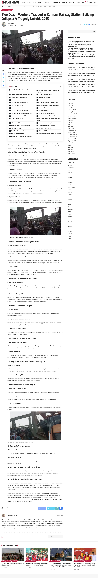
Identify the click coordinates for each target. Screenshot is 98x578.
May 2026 (70, 105)
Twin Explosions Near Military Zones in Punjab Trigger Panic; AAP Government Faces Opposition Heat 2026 (81, 56)
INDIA (4, 10)
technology (70, 233)
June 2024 (71, 147)
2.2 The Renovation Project (45, 94)
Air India (70, 165)
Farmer (69, 189)
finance (70, 194)
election (70, 184)
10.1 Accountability (43, 131)
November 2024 (72, 136)
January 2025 (71, 132)
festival (70, 192)
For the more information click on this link (20, 237)
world (69, 238)
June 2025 (70, 122)
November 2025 (72, 114)
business (70, 172)
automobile (71, 167)
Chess (69, 175)
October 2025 (72, 116)
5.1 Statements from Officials (18, 108)
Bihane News (10, 2)
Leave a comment (56, 536)
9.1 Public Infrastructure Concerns (47, 125)
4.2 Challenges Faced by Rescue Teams (48, 102)
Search (93, 31)
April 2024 (71, 151)
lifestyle (70, 216)
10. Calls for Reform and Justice (19, 131)
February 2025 (72, 130)
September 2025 (72, 118)
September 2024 (72, 141)
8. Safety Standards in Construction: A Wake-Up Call (48, 119)
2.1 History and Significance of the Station (21, 94)
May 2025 (70, 124)
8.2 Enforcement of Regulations (47, 123)
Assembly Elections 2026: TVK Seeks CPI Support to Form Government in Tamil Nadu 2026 (85, 564)
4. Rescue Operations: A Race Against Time (49, 100)
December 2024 (72, 134)
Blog (69, 170)
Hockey (70, 206)
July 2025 (70, 120)
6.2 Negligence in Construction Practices (22, 113)
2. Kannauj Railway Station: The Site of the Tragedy (48, 91)
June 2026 (70, 103)
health (69, 201)
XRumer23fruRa (72, 67)
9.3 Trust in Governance (45, 128)
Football (70, 199)
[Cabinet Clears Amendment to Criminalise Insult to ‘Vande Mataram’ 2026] (37, 554)
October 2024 (72, 139)
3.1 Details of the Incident (44, 97)
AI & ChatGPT (71, 162)
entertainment (71, 187)
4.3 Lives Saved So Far (17, 105)
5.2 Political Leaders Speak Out (46, 108)
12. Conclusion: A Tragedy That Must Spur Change (20, 137)
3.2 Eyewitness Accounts (18, 100)
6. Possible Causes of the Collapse (19, 110)
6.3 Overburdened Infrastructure (47, 113)
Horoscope (70, 209)
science (70, 226)
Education (70, 182)
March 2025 (71, 128)
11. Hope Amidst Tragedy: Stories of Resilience (49, 133)
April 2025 (71, 126)
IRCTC (9, 10)
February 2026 (72, 110)
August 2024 (71, 143)
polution (70, 221)
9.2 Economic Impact (17, 128)
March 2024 (71, 153)
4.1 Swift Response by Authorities (19, 102)
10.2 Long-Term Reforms (18, 133)
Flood (69, 197)
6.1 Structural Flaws (43, 110)
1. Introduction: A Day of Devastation (20, 89)
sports (69, 228)
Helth (69, 204)
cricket (69, 180)
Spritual (70, 231)
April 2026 (71, 108)
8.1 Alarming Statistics (17, 123)
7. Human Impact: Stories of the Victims (21, 116)
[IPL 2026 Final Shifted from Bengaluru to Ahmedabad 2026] (13, 554)
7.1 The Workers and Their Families (47, 116)
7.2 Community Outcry (17, 118)
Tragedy (70, 236)
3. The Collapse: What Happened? (19, 97)
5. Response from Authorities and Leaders (48, 105)
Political (70, 219)
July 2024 (70, 145)
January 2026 (71, 112)
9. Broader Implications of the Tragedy (20, 125)
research (70, 223)
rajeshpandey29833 (12, 23)
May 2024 (70, 149)
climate (70, 177)
